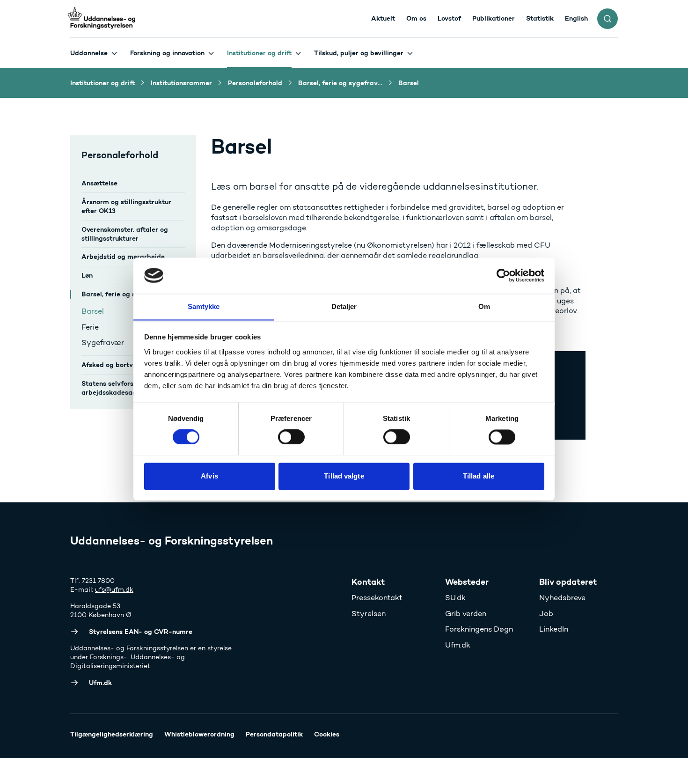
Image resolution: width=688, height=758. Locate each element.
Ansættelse (99, 183)
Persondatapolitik (274, 734)
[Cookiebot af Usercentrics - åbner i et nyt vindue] (503, 275)
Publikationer (493, 18)
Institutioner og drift (259, 53)
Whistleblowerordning (199, 734)
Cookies (326, 734)
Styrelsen (368, 613)
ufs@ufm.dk (114, 590)
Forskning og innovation (167, 53)
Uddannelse (89, 53)
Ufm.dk (457, 644)
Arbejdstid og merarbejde (123, 256)
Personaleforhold (119, 155)
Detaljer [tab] (344, 306)
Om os (416, 18)
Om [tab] (484, 306)
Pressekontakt (377, 597)
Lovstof (449, 18)
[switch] (291, 436)
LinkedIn (553, 629)
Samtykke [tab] (204, 306)
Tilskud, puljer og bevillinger (358, 53)
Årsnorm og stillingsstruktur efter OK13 (126, 206)
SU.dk (455, 597)
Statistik (540, 18)
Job (546, 613)
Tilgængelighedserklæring (111, 734)
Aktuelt (383, 18)
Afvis (209, 476)
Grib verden (465, 613)
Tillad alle (478, 476)
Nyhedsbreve (562, 597)
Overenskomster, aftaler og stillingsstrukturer (124, 234)
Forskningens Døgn (479, 629)
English (576, 18)
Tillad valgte (344, 476)
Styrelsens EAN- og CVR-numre (140, 631)
